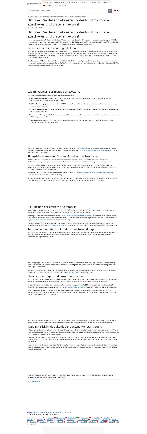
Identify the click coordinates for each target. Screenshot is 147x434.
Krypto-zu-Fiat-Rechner (35, 220)
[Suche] (110, 11)
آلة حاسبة (82, 422)
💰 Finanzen (47, 2)
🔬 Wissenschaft (95, 2)
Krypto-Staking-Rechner (59, 225)
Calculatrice (70, 420)
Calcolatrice (61, 418)
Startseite (30, 16)
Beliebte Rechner (45, 412)
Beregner (51, 418)
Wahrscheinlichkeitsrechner (77, 287)
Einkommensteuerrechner (104, 173)
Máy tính (60, 422)
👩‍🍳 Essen (106, 2)
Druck (62, 180)
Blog (35, 16)
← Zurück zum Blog (34, 381)
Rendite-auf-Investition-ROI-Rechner (79, 216)
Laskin (52, 422)
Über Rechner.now (33, 412)
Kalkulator (95, 420)
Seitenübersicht (57, 412)
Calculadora (72, 418)
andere (42, 122)
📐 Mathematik (72, 2)
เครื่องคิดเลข (92, 422)
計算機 (102, 422)
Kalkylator (43, 422)
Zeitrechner (70, 272)
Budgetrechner (86, 173)
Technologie (32, 53)
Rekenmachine (71, 422)
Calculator (97, 418)
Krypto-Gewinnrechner (83, 148)
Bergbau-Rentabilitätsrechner (98, 150)
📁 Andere (83, 2)
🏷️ (55, 6)
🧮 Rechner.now (34, 4)
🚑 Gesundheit (59, 2)
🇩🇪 (47, 6)
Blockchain (112, 51)
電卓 (118, 422)
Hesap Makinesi (83, 420)
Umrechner (67, 412)
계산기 (32, 424)
